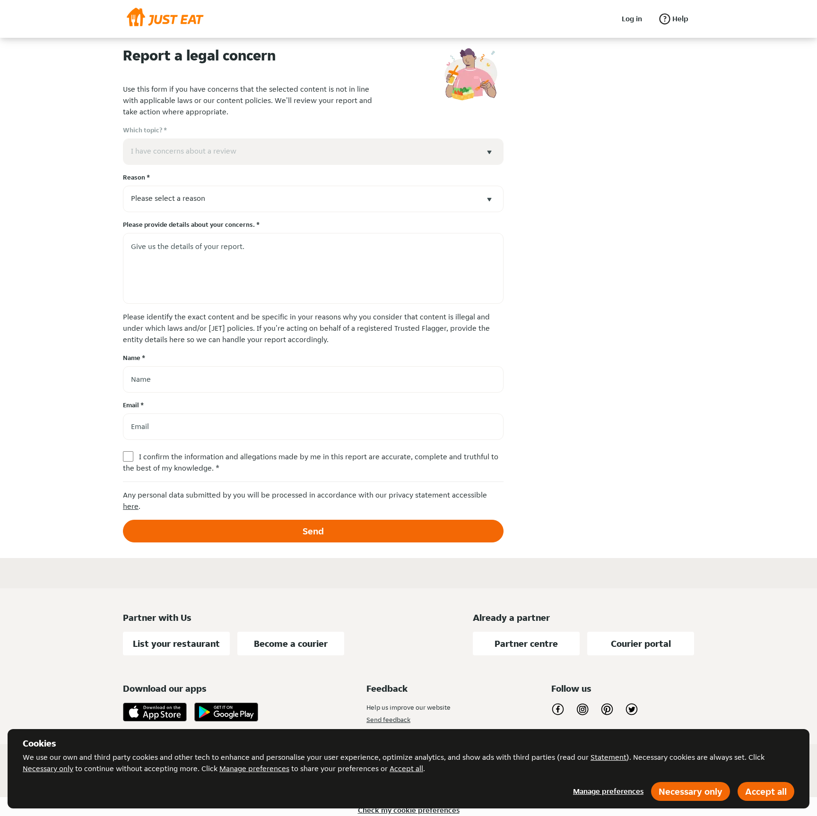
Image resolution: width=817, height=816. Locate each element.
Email (133, 405)
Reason (136, 177)
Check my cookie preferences (409, 810)
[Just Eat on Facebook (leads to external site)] (558, 709)
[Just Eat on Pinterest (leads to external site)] (607, 709)
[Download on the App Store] (155, 712)
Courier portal (641, 643)
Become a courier (291, 643)
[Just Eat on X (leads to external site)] (631, 709)
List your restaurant (176, 643)
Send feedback (388, 719)
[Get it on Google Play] (226, 712)
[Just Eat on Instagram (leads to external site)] (582, 709)
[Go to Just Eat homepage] (165, 19)
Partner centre (526, 643)
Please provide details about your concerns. (191, 224)
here (131, 506)
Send (313, 531)
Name (134, 357)
